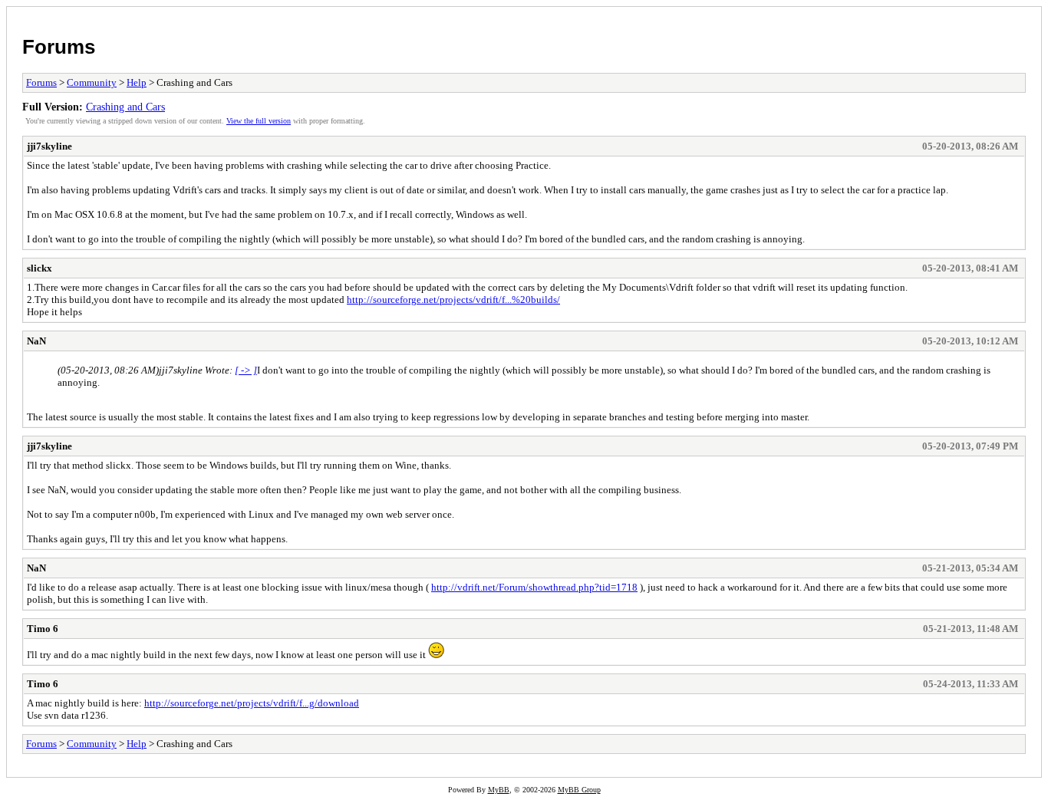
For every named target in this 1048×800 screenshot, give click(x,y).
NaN (36, 341)
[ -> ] (246, 370)
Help (137, 82)
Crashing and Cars (125, 106)
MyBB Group (579, 789)
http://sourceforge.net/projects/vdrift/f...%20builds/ (453, 299)
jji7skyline (49, 146)
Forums (58, 46)
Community (92, 82)
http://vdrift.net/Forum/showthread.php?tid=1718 (534, 587)
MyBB (498, 789)
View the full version (258, 121)
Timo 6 (42, 628)
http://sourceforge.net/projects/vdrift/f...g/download (251, 703)
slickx (39, 268)
